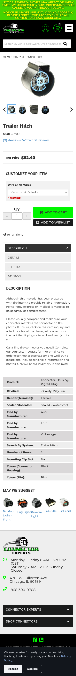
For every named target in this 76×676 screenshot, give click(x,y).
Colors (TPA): (16, 477)
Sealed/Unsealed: (19, 405)
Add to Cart (56, 212)
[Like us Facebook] (35, 639)
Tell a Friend (15, 234)
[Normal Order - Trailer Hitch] (38, 78)
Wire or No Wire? (19, 184)
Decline (32, 669)
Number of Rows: (19, 452)
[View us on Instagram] (41, 639)
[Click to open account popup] (45, 28)
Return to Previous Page (27, 56)
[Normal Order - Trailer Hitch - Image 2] (22, 109)
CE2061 (66, 511)
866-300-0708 (23, 590)
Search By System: (20, 445)
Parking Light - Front (8, 515)
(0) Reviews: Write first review (26, 140)
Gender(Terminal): (20, 398)
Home (6, 56)
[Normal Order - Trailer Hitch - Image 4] (45, 109)
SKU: (6, 134)
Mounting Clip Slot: (20, 459)
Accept (13, 669)
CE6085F (52, 511)
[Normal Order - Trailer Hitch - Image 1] (11, 109)
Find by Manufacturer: (17, 414)
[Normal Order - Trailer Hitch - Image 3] (34, 109)
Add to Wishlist (55, 222)
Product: (13, 382)
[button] (37, 43)
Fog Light (24, 512)
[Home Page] (21, 546)
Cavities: (13, 391)
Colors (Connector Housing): (20, 468)
